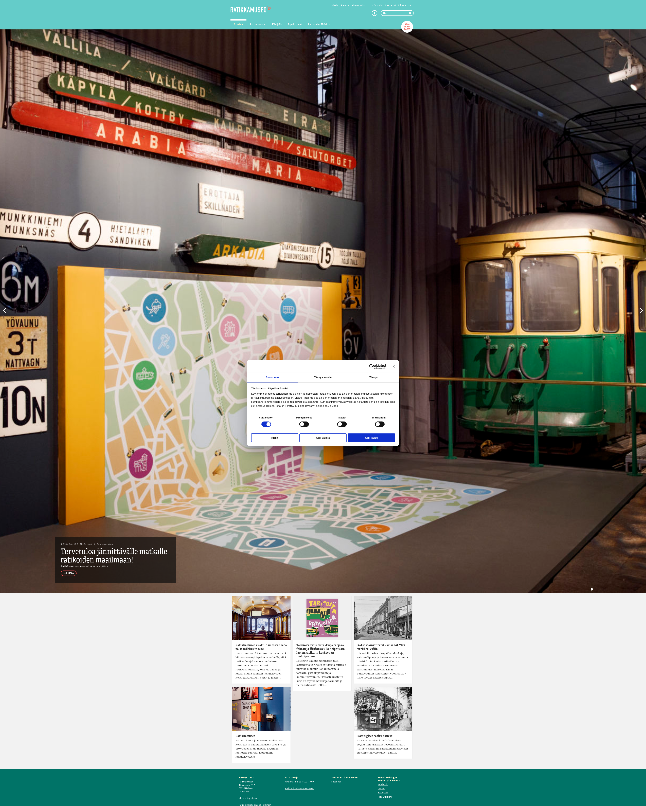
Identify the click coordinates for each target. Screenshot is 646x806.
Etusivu (238, 24)
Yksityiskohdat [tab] (323, 377)
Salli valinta (323, 437)
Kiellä (274, 437)
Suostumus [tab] (272, 377)
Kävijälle (277, 24)
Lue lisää (69, 573)
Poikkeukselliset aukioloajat (299, 788)
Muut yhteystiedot (248, 798)
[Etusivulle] (250, 9)
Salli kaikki (371, 437)
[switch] (304, 424)
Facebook (336, 781)
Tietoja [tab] (373, 377)
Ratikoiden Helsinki (319, 24)
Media (335, 5)
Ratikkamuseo (258, 24)
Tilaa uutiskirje (385, 796)
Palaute (345, 5)
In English (376, 5)
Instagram (383, 792)
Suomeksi (390, 5)
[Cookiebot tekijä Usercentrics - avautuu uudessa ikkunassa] (371, 366)
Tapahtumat (295, 24)
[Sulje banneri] (394, 366)
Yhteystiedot (358, 5)
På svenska (404, 5)
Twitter (381, 788)
